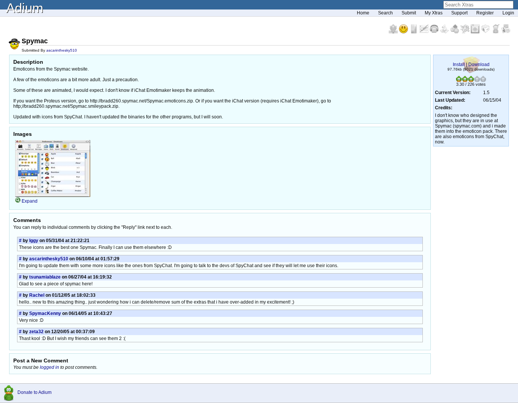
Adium (24, 7)
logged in (49, 367)
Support (459, 13)
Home (363, 13)
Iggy (33, 240)
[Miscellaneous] (496, 32)
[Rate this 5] (483, 80)
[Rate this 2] (465, 80)
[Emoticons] (404, 32)
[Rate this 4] (477, 80)
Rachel (36, 295)
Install (459, 64)
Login (508, 13)
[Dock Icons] (394, 32)
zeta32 (36, 331)
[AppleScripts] (445, 32)
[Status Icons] (455, 32)
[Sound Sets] (435, 32)
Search (385, 13)
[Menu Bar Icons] (476, 32)
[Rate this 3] (471, 80)
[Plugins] (486, 32)
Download (479, 64)
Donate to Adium (34, 392)
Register (485, 13)
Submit (409, 13)
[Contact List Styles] (414, 32)
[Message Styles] (424, 32)
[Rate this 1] (459, 80)
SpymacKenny (45, 313)
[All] (505, 32)
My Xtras (434, 13)
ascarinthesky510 (61, 50)
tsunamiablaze (45, 277)
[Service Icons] (465, 32)
